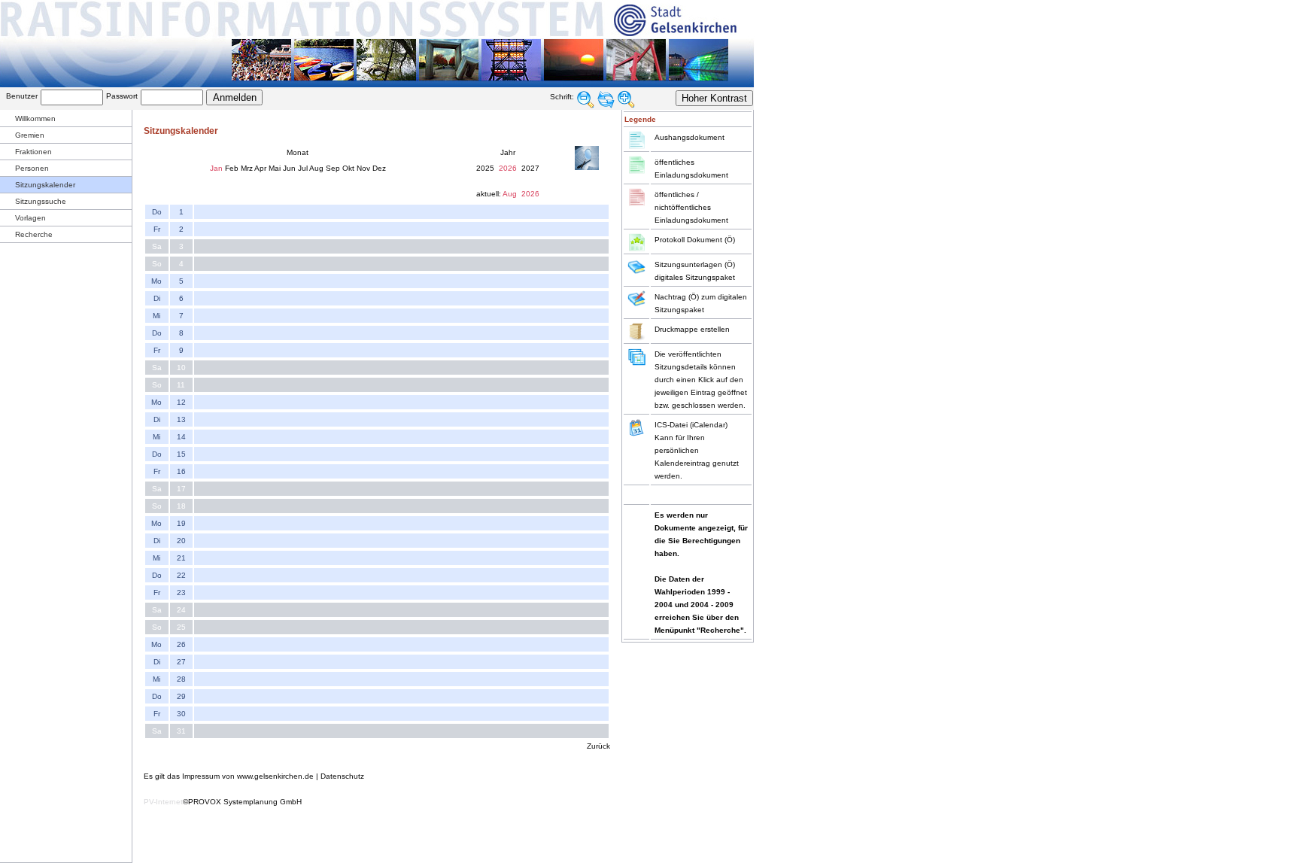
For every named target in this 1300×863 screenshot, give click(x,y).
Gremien (29, 135)
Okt (348, 168)
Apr (260, 168)
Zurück (598, 746)
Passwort (122, 96)
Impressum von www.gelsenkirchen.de (248, 776)
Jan (216, 168)
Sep (333, 168)
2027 (530, 168)
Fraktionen (33, 151)
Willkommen (35, 118)
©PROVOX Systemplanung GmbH (242, 802)
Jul (303, 168)
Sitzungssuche (40, 201)
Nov (363, 168)
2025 (485, 168)
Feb (231, 168)
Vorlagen (30, 218)
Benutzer (22, 96)
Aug (316, 168)
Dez (379, 168)
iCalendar (708, 425)
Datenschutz (342, 776)
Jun (289, 168)
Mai (275, 168)
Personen (32, 168)
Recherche (34, 234)
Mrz (247, 168)
